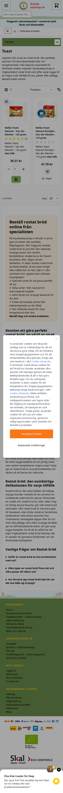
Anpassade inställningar (31, 445)
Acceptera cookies (32, 433)
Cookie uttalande (41, 361)
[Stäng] (56, 339)
